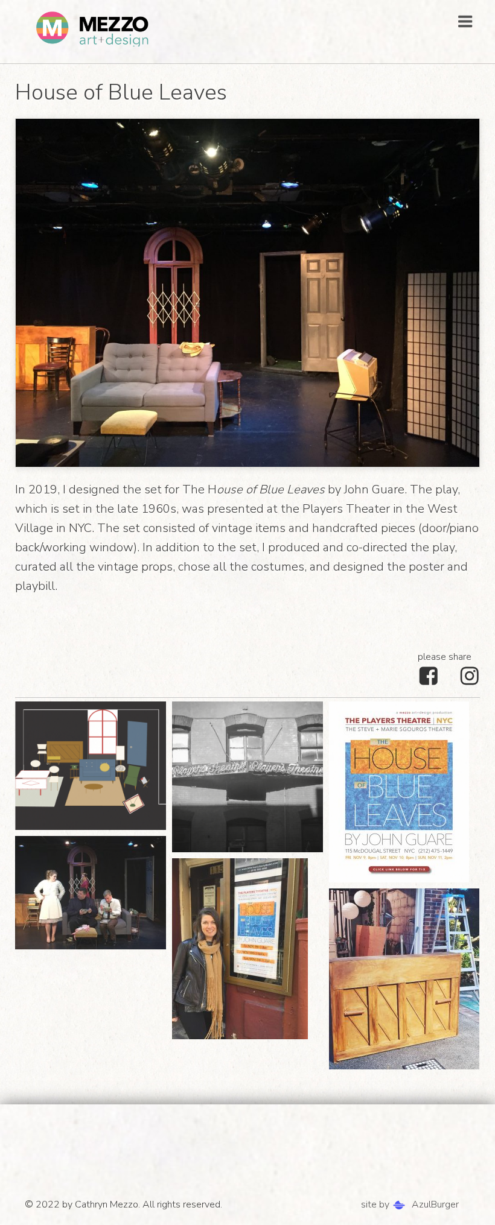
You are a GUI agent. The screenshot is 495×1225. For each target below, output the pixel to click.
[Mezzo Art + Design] (93, 28)
